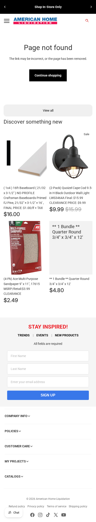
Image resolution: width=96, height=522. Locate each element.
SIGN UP (48, 395)
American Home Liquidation (53, 498)
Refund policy (17, 506)
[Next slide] (91, 7)
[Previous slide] (5, 7)
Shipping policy (78, 506)
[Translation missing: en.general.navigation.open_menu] (6, 21)
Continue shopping (48, 75)
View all (48, 110)
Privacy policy (35, 506)
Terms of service (56, 506)
